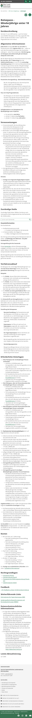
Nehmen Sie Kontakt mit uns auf (10, 698)
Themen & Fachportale (7, 688)
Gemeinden (7, 246)
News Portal (5, 692)
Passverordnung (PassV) (10, 577)
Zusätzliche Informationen (12, 568)
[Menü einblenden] (29, 1)
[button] (25, 1)
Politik (3, 690)
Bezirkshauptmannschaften (8, 686)
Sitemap (17, 713)
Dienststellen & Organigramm (9, 684)
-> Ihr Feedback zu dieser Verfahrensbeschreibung (15, 590)
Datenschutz (24, 711)
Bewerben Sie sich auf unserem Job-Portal (13, 704)
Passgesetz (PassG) (8, 575)
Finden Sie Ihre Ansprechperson (10, 695)
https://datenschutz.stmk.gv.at (14, 649)
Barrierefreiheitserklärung (7, 713)
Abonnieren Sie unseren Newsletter (11, 706)
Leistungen (23, 11)
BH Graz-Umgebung (14, 11)
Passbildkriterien (10, 378)
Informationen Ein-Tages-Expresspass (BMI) (13, 597)
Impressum (17, 711)
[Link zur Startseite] (5, 5)
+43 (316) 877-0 (9, 674)
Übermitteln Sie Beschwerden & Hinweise (12, 701)
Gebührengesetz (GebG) (10, 583)
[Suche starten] (30, 219)
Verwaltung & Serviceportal (8, 682)
